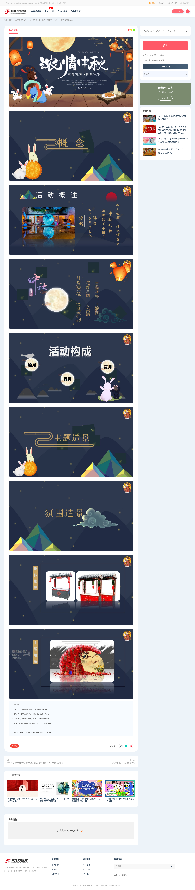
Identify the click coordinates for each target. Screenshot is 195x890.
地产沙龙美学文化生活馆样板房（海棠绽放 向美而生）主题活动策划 (35, 763)
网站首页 (37, 11)
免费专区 (77, 11)
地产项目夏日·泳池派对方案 (123, 763)
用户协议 (55, 865)
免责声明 (86, 865)
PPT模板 (63, 11)
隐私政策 (55, 870)
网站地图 (55, 874)
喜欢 (14, 746)
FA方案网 (15, 733)
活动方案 (50, 9)
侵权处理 (86, 874)
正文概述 (13, 30)
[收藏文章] (121, 746)
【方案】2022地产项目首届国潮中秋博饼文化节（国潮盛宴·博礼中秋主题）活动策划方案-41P (172, 130)
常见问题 (86, 870)
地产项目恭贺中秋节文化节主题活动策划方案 (36, 733)
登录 (81, 831)
